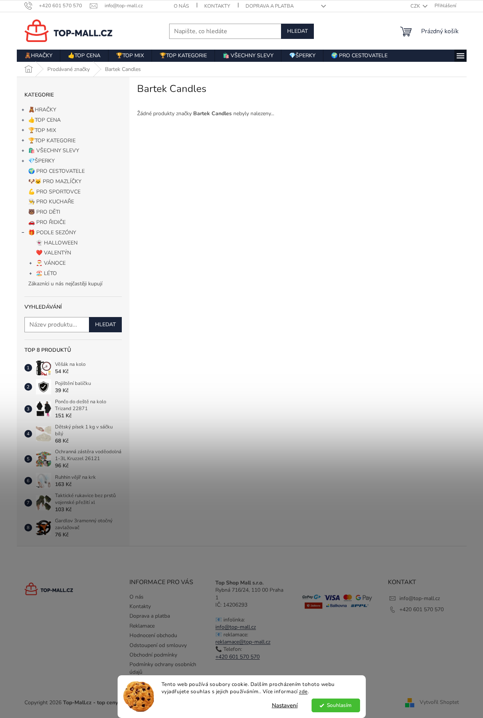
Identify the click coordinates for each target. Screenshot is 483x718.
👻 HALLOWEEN (57, 242)
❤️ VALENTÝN (53, 252)
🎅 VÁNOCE (51, 263)
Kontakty (217, 6)
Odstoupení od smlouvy (158, 645)
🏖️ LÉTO (46, 273)
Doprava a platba (270, 6)
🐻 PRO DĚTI (44, 212)
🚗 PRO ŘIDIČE (47, 222)
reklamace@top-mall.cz (242, 642)
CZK (415, 6)
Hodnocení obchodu (153, 635)
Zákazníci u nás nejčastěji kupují (65, 283)
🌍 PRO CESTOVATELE (56, 171)
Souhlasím (339, 705)
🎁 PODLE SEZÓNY (52, 232)
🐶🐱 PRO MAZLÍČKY (54, 181)
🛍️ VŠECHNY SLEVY (53, 150)
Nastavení (285, 705)
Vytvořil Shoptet (439, 702)
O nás (181, 6)
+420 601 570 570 (237, 656)
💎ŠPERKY (41, 160)
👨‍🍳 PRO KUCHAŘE (51, 201)
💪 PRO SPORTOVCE (54, 191)
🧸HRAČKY (42, 109)
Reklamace (142, 625)
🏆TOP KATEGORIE (52, 140)
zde (303, 691)
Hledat (297, 31)
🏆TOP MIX (42, 130)
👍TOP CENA (44, 120)
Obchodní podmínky (153, 654)
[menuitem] (38, 56)
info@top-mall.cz (235, 627)
